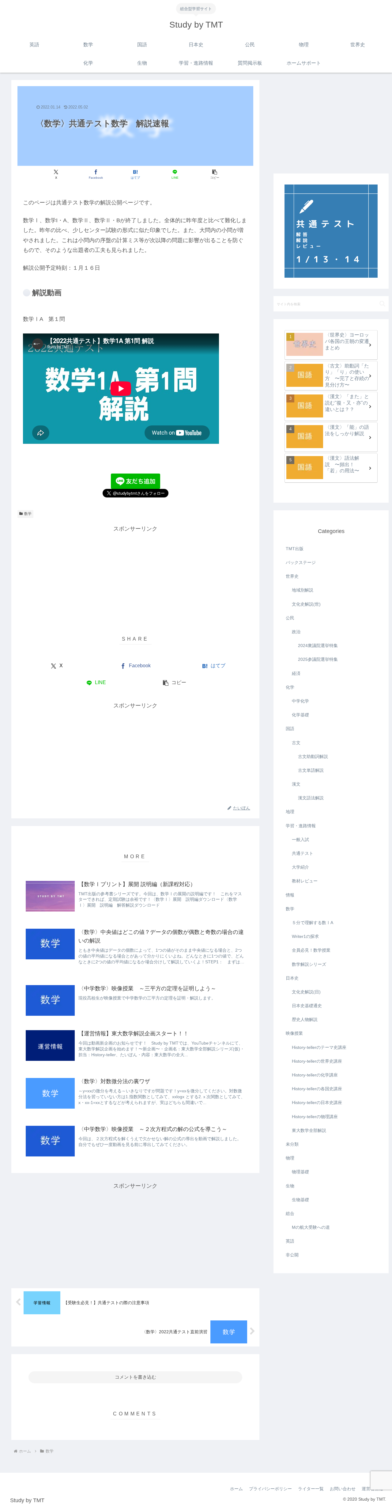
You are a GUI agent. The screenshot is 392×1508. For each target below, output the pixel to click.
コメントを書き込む (135, 1377)
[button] (214, 174)
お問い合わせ (343, 1488)
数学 (28, 514)
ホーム (236, 1488)
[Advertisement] (135, 576)
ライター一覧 (311, 1488)
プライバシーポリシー (270, 1488)
